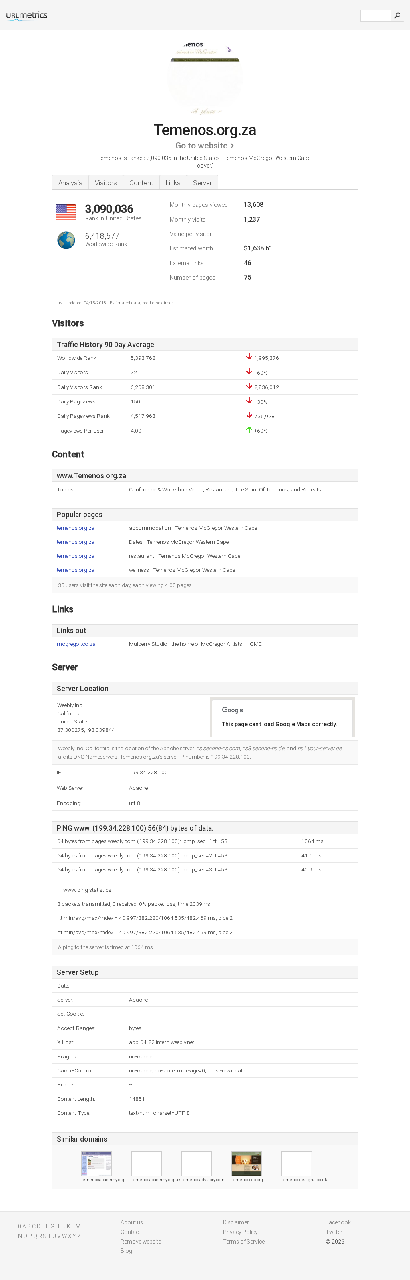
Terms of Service (244, 1241)
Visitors (106, 183)
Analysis (70, 183)
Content (141, 183)
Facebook (338, 1222)
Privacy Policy (240, 1232)
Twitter (334, 1232)
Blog (126, 1251)
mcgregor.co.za (76, 644)
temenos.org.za (75, 528)
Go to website (201, 145)
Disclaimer (236, 1222)
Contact (130, 1232)
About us (132, 1222)
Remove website (141, 1241)
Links (173, 183)
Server (202, 183)
